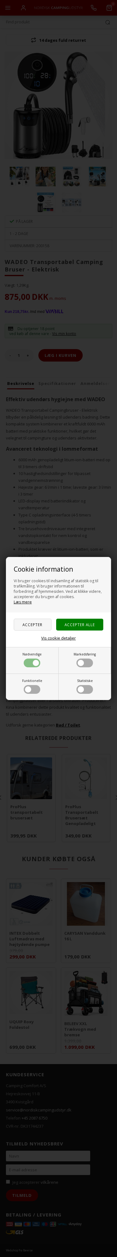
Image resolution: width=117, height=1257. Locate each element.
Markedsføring (85, 654)
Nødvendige (31, 654)
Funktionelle (32, 681)
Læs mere (23, 602)
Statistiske (85, 681)
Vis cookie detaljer (58, 638)
